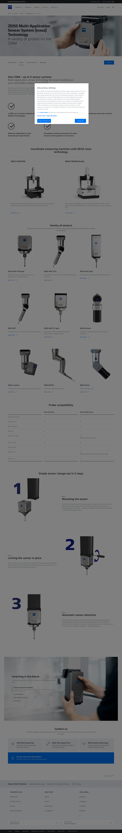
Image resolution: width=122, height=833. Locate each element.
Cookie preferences (44, 121)
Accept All (80, 121)
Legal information (51, 116)
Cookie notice (41, 116)
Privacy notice (44, 112)
